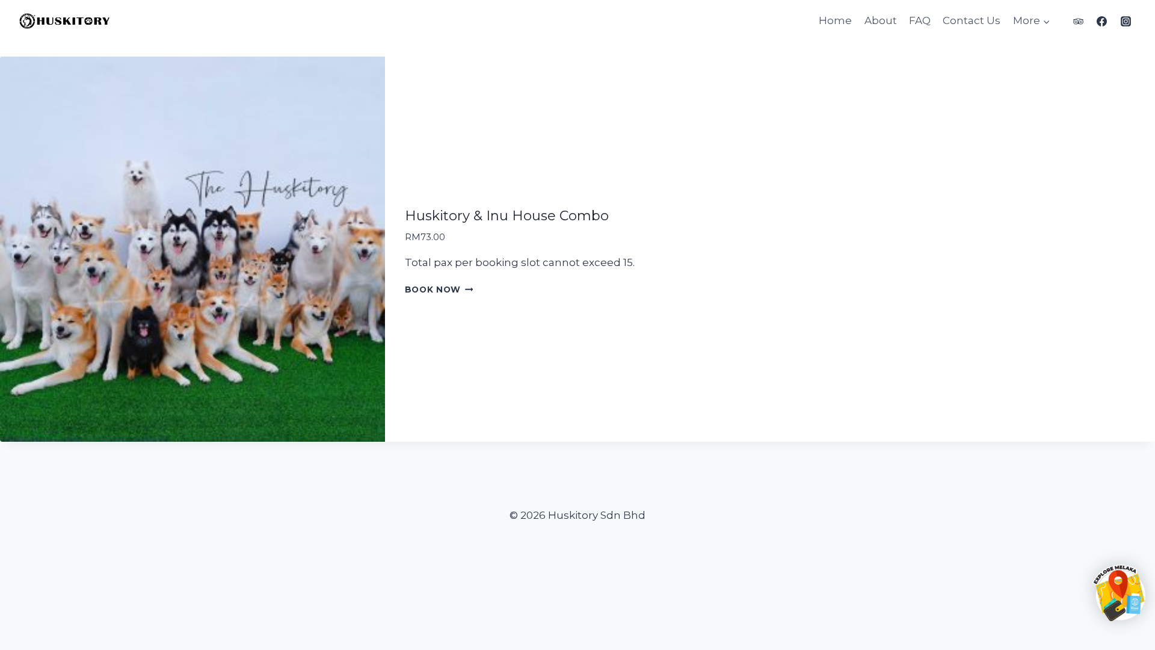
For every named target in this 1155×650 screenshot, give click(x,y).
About (880, 20)
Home (835, 20)
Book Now (433, 289)
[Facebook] (1102, 21)
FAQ (920, 20)
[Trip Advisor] (1078, 21)
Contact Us (971, 20)
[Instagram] (1125, 21)
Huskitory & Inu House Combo (507, 216)
